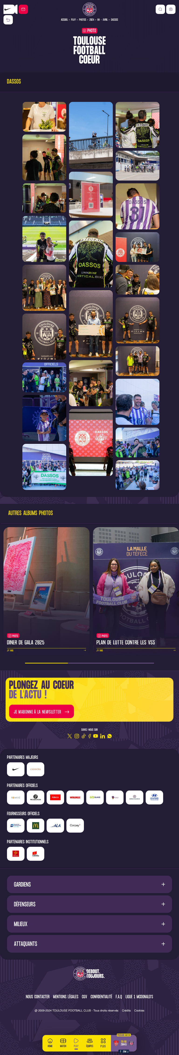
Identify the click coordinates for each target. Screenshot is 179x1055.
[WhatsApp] (109, 736)
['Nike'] (15, 769)
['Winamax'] (75, 797)
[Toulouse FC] (89, 9)
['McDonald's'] (35, 826)
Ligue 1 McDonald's (139, 997)
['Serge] (134, 797)
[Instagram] (76, 736)
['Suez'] (95, 797)
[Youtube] (95, 736)
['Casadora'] (10, 9)
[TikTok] (83, 736)
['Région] (15, 854)
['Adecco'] (55, 797)
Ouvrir (90, 884)
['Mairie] (35, 854)
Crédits (126, 1010)
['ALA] (55, 826)
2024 (92, 20)
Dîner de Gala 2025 (26, 643)
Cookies (139, 1010)
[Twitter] (69, 736)
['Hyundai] (154, 797)
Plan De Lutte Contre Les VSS (125, 643)
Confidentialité (101, 997)
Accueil (64, 20)
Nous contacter (38, 997)
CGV (84, 997)
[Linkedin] (102, 736)
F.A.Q (119, 997)
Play (73, 20)
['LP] (35, 797)
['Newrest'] (15, 797)
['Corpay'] (75, 826)
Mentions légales (65, 997)
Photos (82, 20)
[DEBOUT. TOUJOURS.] (89, 974)
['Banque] (15, 826)
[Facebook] (89, 736)
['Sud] (115, 797)
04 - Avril (102, 20)
